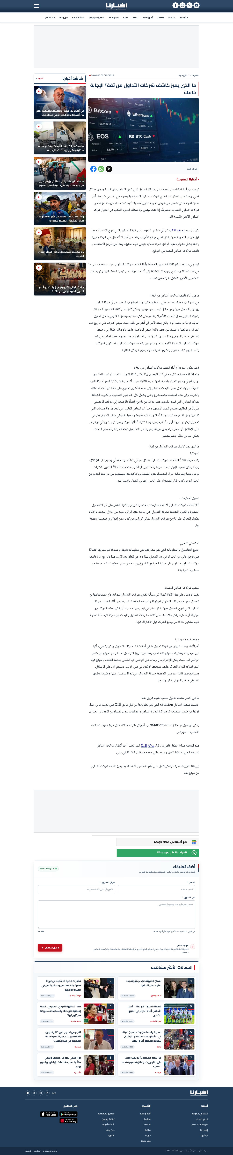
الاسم (191, 882)
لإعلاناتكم (50, 18)
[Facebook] (47, 1093)
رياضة (135, 18)
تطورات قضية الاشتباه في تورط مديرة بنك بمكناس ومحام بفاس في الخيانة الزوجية (61, 985)
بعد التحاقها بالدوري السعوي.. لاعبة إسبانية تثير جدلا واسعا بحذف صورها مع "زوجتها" (60, 1010)
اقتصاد (160, 18)
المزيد (39, 78)
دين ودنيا (63, 18)
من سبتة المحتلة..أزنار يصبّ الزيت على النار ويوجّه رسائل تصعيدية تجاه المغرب (141, 1062)
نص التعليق (188, 897)
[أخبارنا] (199, 1093)
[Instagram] (40, 1093)
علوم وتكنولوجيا (96, 18)
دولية (125, 18)
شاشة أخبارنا (78, 18)
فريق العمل (202, 1119)
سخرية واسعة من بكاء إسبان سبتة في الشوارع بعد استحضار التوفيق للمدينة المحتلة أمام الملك (141, 1036)
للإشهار (204, 1135)
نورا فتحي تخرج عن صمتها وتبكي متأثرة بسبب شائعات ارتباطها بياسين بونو (60, 1062)
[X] (34, 1093)
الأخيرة (111, 1135)
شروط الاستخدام (200, 1124)
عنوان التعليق (107, 882)
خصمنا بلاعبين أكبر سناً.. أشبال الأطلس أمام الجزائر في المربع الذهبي (144, 1010)
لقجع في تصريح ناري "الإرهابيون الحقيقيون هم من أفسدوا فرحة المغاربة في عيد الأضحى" (63, 1036)
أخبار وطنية (148, 18)
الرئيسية (184, 18)
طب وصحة (114, 18)
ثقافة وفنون (108, 1119)
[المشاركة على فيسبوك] (93, 169)
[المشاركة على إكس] (109, 169)
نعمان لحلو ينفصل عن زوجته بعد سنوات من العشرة (143, 983)
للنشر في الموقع (200, 1114)
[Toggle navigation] (36, 6)
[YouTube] (27, 1093)
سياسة (171, 18)
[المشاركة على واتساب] (101, 169)
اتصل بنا (37, 1150)
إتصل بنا (204, 1130)
